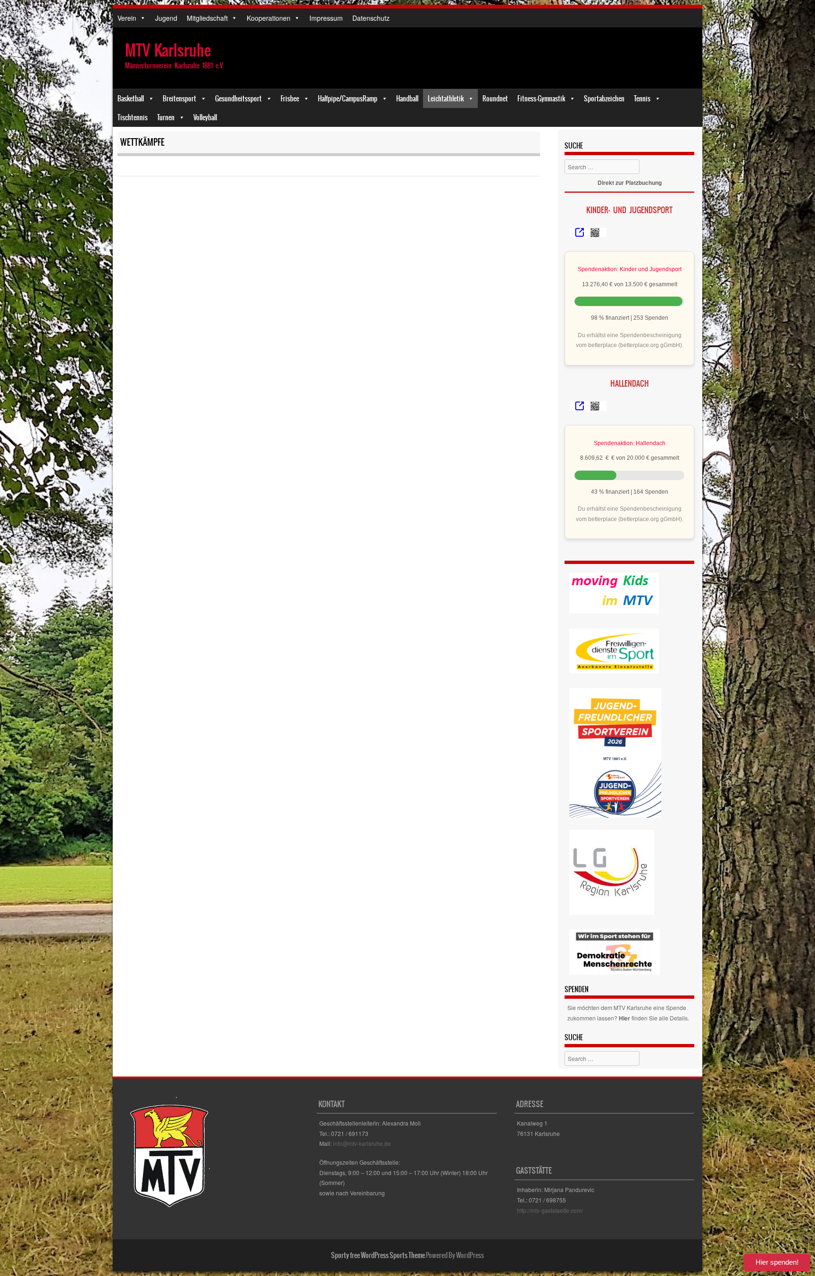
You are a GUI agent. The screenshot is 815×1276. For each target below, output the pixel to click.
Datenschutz (371, 18)
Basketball (130, 98)
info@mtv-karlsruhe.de (362, 1143)
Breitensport (179, 98)
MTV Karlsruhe (168, 50)
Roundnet (495, 98)
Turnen (166, 117)
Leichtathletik (446, 98)
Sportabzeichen (604, 98)
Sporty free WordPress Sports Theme (378, 1255)
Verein (126, 18)
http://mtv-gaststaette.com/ (550, 1210)
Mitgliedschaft (207, 18)
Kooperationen (269, 18)
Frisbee (290, 98)
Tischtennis (132, 117)
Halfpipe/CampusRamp (347, 98)
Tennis (642, 98)
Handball (407, 98)
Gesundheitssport (238, 98)
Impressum (326, 18)
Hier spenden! (777, 1262)
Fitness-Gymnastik (541, 98)
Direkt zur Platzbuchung (630, 182)
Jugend (166, 18)
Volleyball (205, 117)
